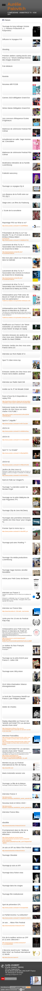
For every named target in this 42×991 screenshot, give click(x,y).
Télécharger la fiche (11, 978)
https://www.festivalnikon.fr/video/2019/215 (13, 850)
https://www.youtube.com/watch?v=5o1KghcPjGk (15, 907)
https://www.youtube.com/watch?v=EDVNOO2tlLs (15, 475)
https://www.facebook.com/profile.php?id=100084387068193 (12, 252)
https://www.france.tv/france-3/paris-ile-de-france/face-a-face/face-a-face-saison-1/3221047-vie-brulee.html (16, 402)
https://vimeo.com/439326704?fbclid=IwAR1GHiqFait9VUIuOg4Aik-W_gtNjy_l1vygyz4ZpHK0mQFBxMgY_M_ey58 (14, 757)
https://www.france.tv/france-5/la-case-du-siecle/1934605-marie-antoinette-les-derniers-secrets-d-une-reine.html (16, 730)
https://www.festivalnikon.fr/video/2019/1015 (13, 825)
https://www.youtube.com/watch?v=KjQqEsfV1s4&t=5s (16, 918)
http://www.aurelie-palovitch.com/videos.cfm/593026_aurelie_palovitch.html (17, 797)
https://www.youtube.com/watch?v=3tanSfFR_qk (15, 531)
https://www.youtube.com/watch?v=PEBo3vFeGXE (15, 465)
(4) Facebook (5, 238)
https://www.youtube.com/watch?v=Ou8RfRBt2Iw (15, 225)
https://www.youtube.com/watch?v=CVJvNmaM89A (15, 440)
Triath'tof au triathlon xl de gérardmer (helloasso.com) (16, 300)
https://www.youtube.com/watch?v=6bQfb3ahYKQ (15, 240)
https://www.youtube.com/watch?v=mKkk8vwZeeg (15, 431)
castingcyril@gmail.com (13, 974)
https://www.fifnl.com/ (7, 768)
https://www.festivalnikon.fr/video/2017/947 (13, 925)
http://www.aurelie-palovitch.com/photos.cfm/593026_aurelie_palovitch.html (17, 806)
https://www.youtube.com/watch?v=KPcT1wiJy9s (15, 423)
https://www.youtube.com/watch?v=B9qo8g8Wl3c (15, 453)
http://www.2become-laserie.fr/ (10, 957)
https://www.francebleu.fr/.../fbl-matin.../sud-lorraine (15, 611)
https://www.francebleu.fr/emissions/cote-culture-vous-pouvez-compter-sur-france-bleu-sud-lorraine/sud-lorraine (16, 739)
